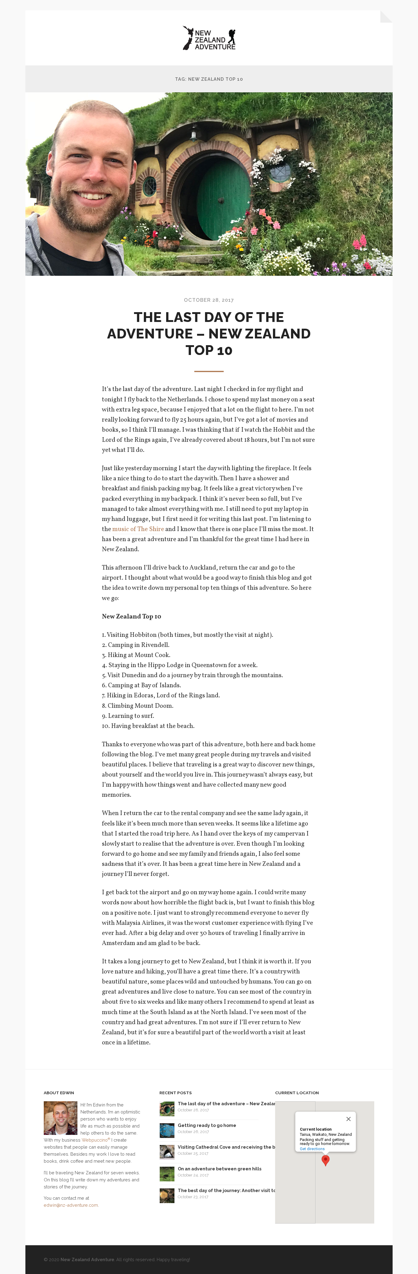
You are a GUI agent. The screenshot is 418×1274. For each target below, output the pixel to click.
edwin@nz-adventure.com (71, 1205)
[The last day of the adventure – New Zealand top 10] (209, 184)
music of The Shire (138, 529)
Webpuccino (96, 1140)
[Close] (348, 1119)
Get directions (312, 1149)
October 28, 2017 (209, 300)
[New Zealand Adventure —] (209, 38)
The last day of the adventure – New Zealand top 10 (209, 333)
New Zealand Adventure (87, 1259)
